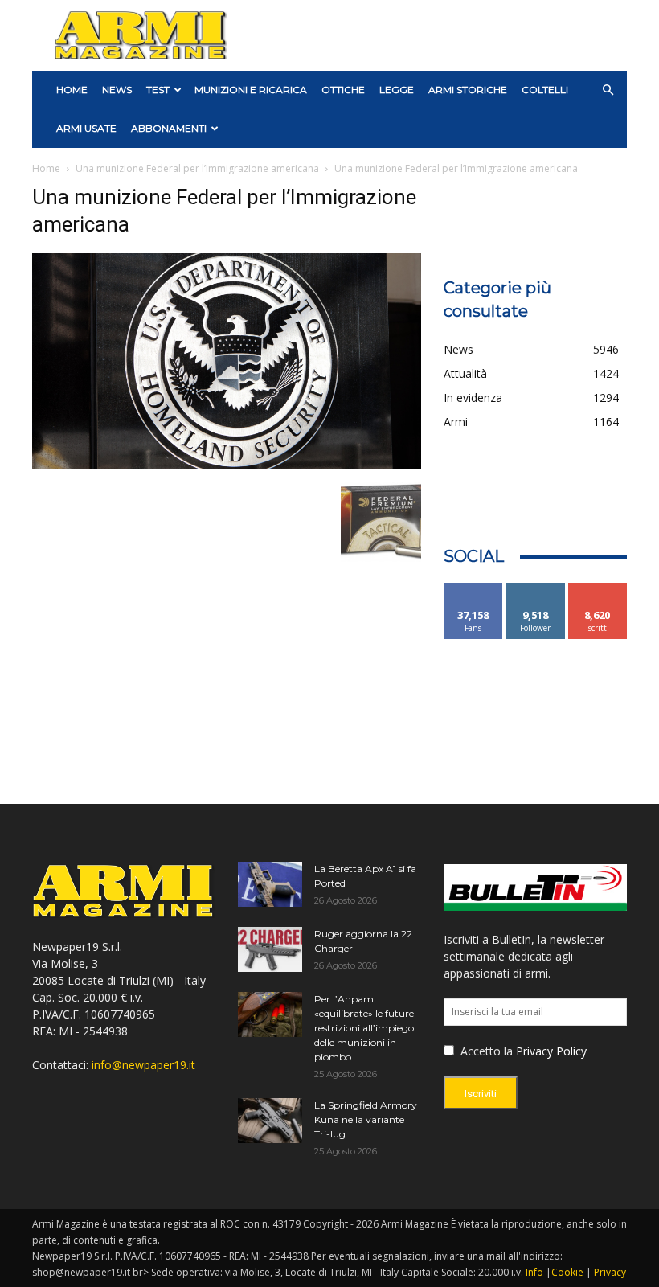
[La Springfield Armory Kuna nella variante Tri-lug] (270, 1120)
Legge (396, 90)
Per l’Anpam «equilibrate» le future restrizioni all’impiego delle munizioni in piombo (364, 1028)
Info (534, 1272)
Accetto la (485, 1051)
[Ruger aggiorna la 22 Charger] (270, 949)
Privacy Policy (551, 1051)
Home (46, 168)
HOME (72, 90)
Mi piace (473, 589)
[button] (607, 90)
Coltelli (545, 90)
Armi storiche (467, 90)
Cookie (567, 1272)
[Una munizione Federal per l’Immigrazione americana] (226, 465)
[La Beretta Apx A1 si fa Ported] (270, 884)
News (117, 90)
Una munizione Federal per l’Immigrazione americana (197, 168)
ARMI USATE (86, 128)
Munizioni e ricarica (250, 90)
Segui (536, 589)
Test (158, 90)
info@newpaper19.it (143, 1064)
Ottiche (343, 90)
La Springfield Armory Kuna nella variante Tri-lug (365, 1119)
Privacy (610, 1272)
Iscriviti (597, 589)
